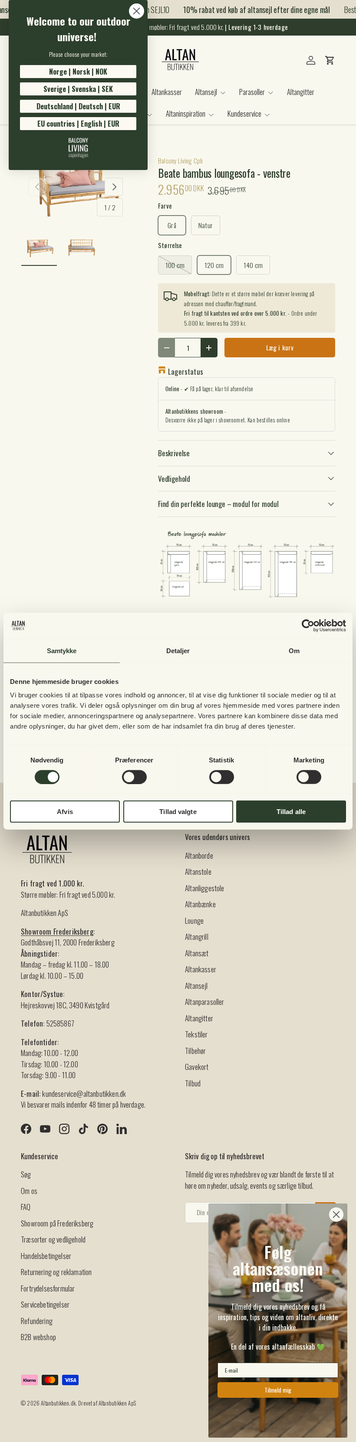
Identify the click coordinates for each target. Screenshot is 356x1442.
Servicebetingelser (45, 1304)
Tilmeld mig (277, 1389)
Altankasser (167, 91)
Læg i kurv (280, 347)
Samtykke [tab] (62, 650)
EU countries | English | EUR (78, 123)
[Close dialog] (136, 11)
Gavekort (196, 1066)
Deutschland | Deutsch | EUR (78, 106)
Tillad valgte (177, 811)
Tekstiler (196, 1034)
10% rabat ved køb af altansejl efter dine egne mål (251, 9)
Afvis (65, 811)
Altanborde (199, 855)
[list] (75, 187)
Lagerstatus (185, 371)
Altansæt (196, 953)
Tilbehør (195, 1050)
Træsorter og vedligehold (53, 1239)
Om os (29, 1190)
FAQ (26, 1206)
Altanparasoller (204, 1001)
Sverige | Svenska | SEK (78, 89)
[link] (78, 148)
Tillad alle (291, 811)
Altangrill (196, 936)
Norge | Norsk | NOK (78, 71)
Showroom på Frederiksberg (57, 1223)
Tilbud (193, 1083)
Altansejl (196, 985)
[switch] (134, 777)
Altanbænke (200, 904)
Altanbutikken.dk (58, 1403)
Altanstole (198, 871)
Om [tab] (294, 650)
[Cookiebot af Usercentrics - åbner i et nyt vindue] (308, 625)
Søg (26, 1174)
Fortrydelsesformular (48, 1288)
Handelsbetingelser (46, 1255)
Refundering (37, 1320)
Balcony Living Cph (180, 160)
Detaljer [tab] (178, 650)
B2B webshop (38, 1336)
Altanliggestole (204, 888)
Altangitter (300, 91)
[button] (330, 60)
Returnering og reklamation (56, 1271)
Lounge (194, 920)
